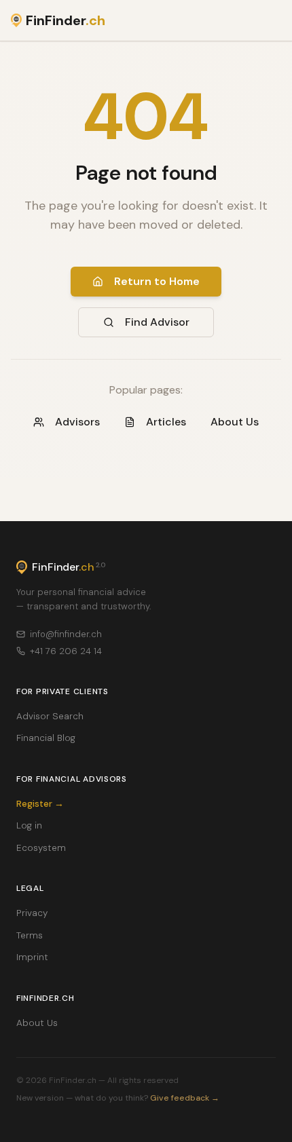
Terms (29, 935)
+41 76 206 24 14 (66, 651)
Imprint (32, 957)
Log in (29, 825)
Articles (166, 422)
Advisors (77, 422)
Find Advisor (157, 322)
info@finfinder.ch (66, 634)
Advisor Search (50, 716)
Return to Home (157, 281)
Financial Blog (45, 738)
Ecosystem (41, 848)
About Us (235, 422)
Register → (40, 804)
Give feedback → (184, 1097)
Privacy (32, 913)
